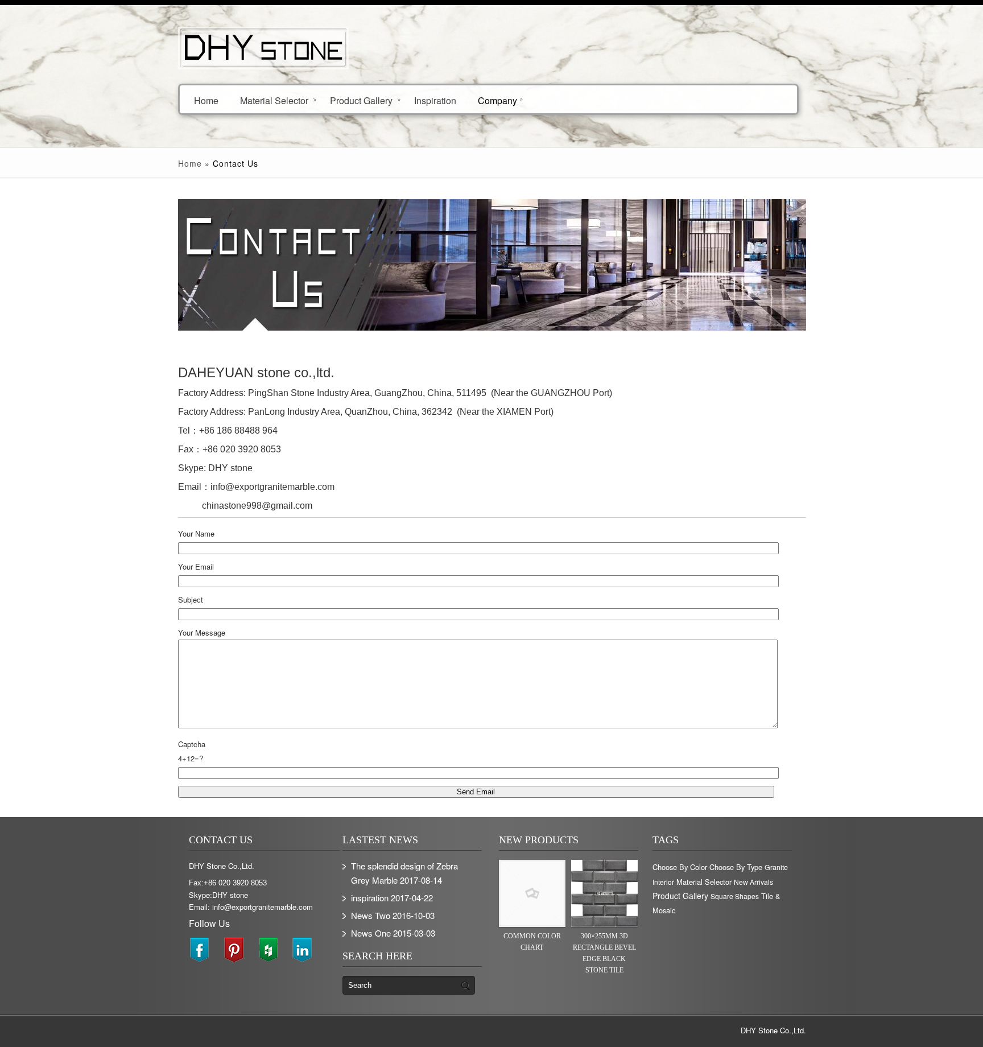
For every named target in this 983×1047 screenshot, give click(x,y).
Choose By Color (679, 866)
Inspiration (435, 99)
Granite (776, 867)
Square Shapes (735, 896)
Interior (663, 882)
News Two (370, 915)
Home (206, 99)
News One (371, 933)
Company (497, 99)
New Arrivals (753, 882)
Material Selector (274, 99)
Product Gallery (361, 99)
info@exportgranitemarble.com (272, 487)
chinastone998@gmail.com (253, 505)
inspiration (370, 898)
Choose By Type (735, 866)
